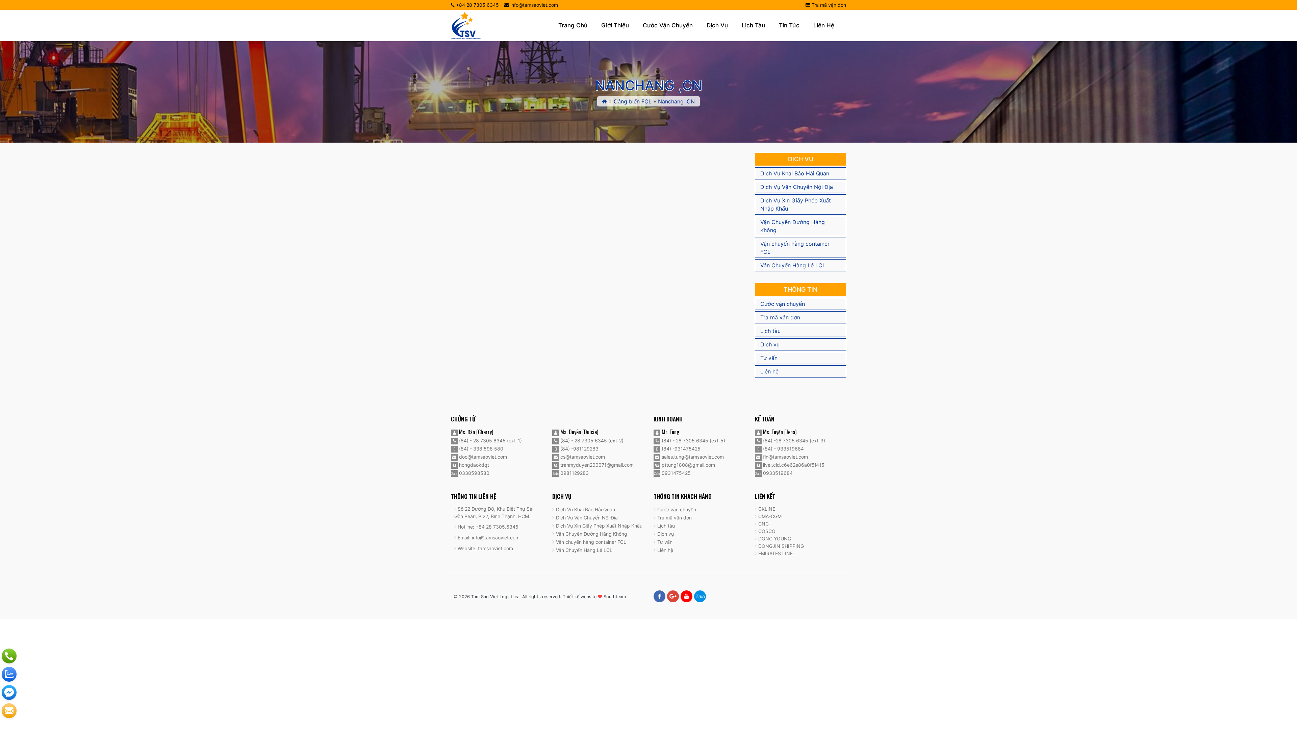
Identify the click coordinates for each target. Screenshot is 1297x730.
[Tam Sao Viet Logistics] (466, 25)
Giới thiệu (615, 25)
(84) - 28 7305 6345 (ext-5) (692, 440)
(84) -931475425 (680, 449)
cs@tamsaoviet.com (582, 457)
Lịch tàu (753, 25)
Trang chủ (572, 25)
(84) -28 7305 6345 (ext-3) (793, 440)
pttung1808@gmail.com (687, 465)
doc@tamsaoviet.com (482, 457)
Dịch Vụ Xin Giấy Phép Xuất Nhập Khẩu (795, 204)
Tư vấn (769, 358)
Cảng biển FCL (633, 101)
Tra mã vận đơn (828, 5)
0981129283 (574, 473)
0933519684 (777, 473)
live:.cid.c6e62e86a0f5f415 (793, 465)
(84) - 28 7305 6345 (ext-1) (490, 440)
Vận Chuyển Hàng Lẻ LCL (792, 265)
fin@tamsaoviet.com (785, 457)
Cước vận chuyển (668, 25)
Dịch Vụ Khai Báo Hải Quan (794, 173)
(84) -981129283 (579, 449)
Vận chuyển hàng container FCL (795, 247)
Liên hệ (823, 25)
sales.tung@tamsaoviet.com (692, 457)
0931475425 (675, 473)
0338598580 (473, 473)
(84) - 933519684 (783, 449)
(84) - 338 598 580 (480, 449)
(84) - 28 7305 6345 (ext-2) (591, 440)
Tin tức (789, 25)
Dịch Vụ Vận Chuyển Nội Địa (796, 187)
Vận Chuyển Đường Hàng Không (792, 226)
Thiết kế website (579, 596)
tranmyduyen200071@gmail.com (596, 465)
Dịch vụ (717, 25)
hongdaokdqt (473, 465)
